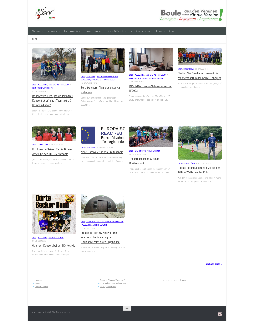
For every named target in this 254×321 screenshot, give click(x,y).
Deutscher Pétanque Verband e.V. (112, 280)
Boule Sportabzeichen (140, 31)
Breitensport (52, 31)
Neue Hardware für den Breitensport (102, 152)
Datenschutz (39, 283)
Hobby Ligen (188, 69)
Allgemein (36, 31)
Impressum (39, 280)
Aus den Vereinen (56, 238)
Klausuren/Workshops (42, 88)
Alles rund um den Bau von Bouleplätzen (104, 222)
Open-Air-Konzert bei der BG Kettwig (53, 245)
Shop (171, 31)
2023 (34, 85)
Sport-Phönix (189, 163)
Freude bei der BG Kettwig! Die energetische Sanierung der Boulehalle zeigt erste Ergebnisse (100, 237)
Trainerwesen (109, 80)
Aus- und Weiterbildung (59, 85)
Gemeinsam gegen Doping (175, 280)
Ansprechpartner (94, 31)
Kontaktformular (41, 287)
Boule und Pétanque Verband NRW (113, 283)
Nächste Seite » (213, 263)
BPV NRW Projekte (116, 31)
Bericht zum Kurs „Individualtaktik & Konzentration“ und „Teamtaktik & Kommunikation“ (52, 100)
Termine (159, 31)
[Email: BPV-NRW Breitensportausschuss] (220, 314)
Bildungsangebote (72, 31)
